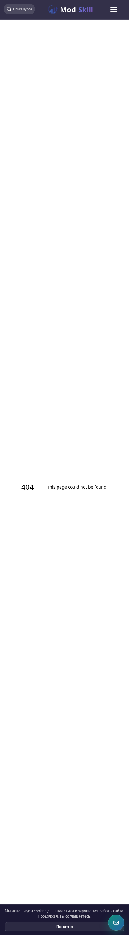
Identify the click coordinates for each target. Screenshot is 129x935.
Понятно (64, 926)
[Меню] (113, 9)
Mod (76, 9)
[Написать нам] (116, 923)
